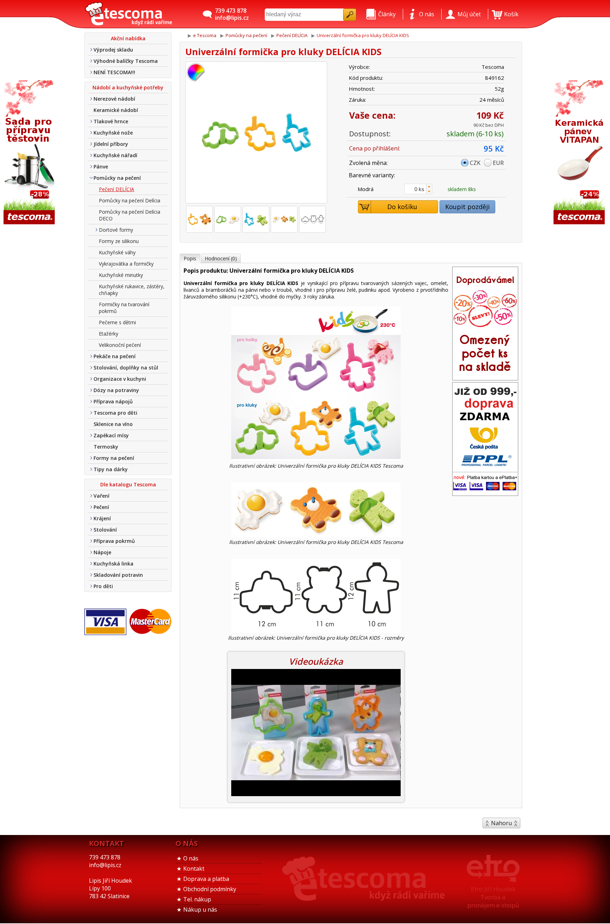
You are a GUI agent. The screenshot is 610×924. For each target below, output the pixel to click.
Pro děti (103, 586)
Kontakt (193, 868)
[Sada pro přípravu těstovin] (30, 152)
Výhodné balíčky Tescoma (126, 61)
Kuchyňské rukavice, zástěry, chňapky (132, 289)
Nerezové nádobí (114, 98)
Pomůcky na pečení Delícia (129, 200)
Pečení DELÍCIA (116, 189)
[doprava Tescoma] (485, 493)
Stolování (105, 529)
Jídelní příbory (111, 144)
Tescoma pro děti (115, 412)
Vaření (101, 495)
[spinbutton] (418, 189)
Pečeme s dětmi (117, 322)
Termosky (106, 446)
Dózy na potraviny (116, 390)
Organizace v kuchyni (120, 378)
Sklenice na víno (113, 424)
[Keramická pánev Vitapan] (580, 152)
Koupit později (467, 206)
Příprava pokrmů (114, 541)
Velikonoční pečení (120, 345)
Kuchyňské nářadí (115, 155)
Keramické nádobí (116, 110)
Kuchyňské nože (113, 132)
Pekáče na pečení (115, 356)
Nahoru (501, 823)
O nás (190, 858)
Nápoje (102, 552)
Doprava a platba (206, 879)
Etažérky (108, 333)
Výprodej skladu (113, 49)
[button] (429, 186)
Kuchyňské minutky (121, 275)
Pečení (101, 507)
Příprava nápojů (113, 401)
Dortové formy (116, 229)
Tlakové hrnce (111, 121)
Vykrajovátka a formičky (126, 263)
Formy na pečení (114, 458)
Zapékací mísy (111, 435)
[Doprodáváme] (485, 378)
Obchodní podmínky (209, 889)
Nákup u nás (200, 909)
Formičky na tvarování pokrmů (124, 307)
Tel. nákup (197, 899)
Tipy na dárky (111, 469)
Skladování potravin (118, 574)
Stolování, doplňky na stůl (126, 367)
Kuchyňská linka (113, 563)
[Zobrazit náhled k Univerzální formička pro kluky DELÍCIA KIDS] (256, 133)
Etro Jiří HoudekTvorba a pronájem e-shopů (493, 897)
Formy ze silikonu (119, 241)
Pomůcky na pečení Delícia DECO (129, 215)
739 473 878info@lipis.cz (232, 14)
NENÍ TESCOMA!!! (114, 72)
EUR (498, 163)
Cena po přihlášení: (374, 148)
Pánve (101, 166)
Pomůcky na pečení (117, 177)
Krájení (102, 518)
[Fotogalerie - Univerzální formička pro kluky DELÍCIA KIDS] (199, 219)
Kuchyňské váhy (117, 252)
